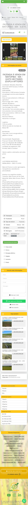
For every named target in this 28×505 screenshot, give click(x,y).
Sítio (3, 393)
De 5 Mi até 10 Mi (6, 416)
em (19, 436)
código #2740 (19, 460)
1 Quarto (4, 399)
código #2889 (8, 438)
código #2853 (8, 460)
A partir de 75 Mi (6, 423)
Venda (8, 17)
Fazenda (21, 17)
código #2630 (8, 436)
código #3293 (14, 441)
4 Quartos (4, 406)
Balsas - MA (15, 17)
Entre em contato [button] (15, 471)
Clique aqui (5, 377)
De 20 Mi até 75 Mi (6, 421)
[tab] (7, 39)
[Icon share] (10, 11)
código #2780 (8, 455)
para (21, 462)
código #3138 (11, 445)
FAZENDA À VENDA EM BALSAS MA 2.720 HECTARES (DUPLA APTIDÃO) (12, 329)
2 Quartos (4, 401)
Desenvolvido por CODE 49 (14, 504)
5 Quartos (4, 409)
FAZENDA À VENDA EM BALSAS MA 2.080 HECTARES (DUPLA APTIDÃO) (12, 318)
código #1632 (8, 453)
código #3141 (14, 448)
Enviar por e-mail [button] (14, 295)
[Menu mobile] (2, 1)
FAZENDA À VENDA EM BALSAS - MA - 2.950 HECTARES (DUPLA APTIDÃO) (13, 361)
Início (4, 17)
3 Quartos (4, 404)
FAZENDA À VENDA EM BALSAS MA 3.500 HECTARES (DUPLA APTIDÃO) (12, 350)
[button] (4, 50)
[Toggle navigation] (24, 1)
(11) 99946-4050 (15, 8)
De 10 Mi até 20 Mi (6, 419)
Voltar (24, 19)
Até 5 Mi (4, 414)
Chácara (4, 390)
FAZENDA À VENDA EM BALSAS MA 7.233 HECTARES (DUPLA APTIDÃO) (12, 340)
